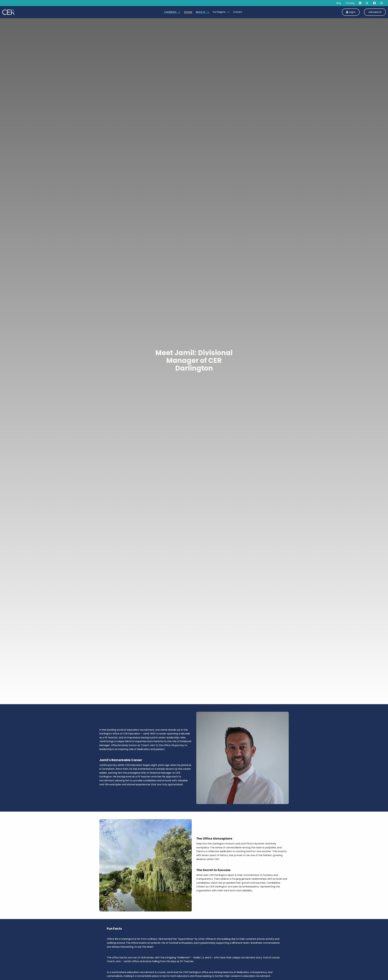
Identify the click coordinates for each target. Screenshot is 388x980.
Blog (338, 3)
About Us (201, 11)
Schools (188, 11)
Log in (351, 12)
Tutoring (349, 3)
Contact (237, 11)
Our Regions (219, 11)
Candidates (170, 11)
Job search (375, 12)
